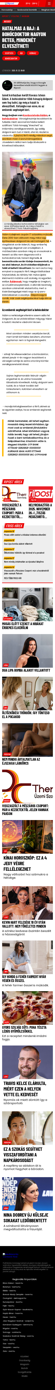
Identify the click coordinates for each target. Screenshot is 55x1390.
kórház (32, 53)
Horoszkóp (7, 9)
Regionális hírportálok (24, 1279)
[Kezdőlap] (9, 3)
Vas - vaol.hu (9, 1344)
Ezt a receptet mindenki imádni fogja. (24, 1037)
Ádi (21, 53)
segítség (9, 53)
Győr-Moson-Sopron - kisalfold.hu (18, 1309)
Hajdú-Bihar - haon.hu (13, 1313)
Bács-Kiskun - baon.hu (13, 1283)
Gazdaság (25, 1360)
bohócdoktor (11, 58)
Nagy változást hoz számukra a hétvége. (26, 876)
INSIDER (25, 16)
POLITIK (15, 16)
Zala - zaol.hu (9, 1351)
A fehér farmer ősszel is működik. (25, 985)
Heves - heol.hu (9, 1317)
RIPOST (5, 16)
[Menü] (49, 3)
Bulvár (25, 1368)
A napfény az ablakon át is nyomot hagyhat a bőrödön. (24, 1167)
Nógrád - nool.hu (10, 1328)
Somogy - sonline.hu (12, 1332)
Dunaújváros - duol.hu (12, 1302)
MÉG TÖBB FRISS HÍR (12, 578)
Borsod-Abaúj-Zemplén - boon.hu (18, 1294)
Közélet (24, 1356)
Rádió (25, 1376)
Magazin (25, 1364)
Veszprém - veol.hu (11, 1347)
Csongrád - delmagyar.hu (14, 1298)
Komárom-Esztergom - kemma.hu (18, 1325)
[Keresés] (42, 3)
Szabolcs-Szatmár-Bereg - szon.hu (18, 1336)
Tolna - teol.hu (9, 1340)
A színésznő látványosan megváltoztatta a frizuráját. (23, 1227)
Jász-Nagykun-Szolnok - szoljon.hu (18, 1321)
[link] (7, 500)
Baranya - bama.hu (11, 1287)
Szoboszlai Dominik (27, 9)
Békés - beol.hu (9, 1291)
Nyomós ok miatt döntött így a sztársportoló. (25, 1101)
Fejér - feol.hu (8, 1306)
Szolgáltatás (25, 1372)
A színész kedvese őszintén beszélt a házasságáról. (26, 932)
